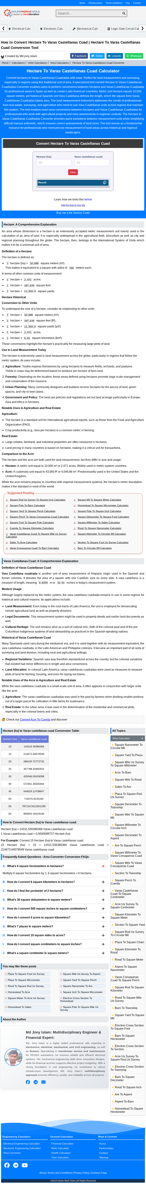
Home (5, 62)
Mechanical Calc (87, 28)
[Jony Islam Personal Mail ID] (43, 1082)
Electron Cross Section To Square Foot (127, 1027)
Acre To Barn (123, 772)
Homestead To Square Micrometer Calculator (103, 505)
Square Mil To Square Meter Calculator (99, 499)
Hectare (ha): (44, 156)
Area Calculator (128, 738)
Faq (128, 3)
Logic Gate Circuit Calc (125, 28)
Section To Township (128, 873)
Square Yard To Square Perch (80, 980)
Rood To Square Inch (128, 1087)
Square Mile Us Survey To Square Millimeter (127, 764)
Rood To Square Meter (129, 959)
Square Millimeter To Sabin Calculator (99, 522)
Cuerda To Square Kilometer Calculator (32, 528)
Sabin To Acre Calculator (23, 542)
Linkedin (116, 55)
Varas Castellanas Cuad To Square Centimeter (124, 894)
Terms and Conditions (60, 1172)
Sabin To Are (123, 786)
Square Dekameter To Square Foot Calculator (103, 516)
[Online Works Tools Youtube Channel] (24, 1165)
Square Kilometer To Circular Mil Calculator (102, 533)
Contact (137, 3)
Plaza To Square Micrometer (24, 980)
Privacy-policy (95, 3)
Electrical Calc (21, 28)
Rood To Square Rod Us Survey (26, 986)
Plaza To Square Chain (129, 942)
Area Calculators (59, 62)
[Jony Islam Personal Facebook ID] (28, 1082)
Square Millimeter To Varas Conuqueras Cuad (126, 854)
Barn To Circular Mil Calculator (95, 548)
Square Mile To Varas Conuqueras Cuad (126, 864)
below (88, 199)
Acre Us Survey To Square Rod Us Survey (125, 1058)
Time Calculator (60, 1157)
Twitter (99, 55)
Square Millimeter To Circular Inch (126, 826)
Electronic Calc (53, 28)
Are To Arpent (123, 1094)
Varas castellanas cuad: (88, 156)
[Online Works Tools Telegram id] (15, 1165)
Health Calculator (61, 1152)
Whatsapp (136, 55)
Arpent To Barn (124, 1101)
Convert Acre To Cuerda (35, 719)
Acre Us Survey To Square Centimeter (124, 906)
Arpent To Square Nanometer (124, 968)
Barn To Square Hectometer (123, 1037)
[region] (55, 776)
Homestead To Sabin (19, 1007)
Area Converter (12, 1152)
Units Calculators (37, 62)
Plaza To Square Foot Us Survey (26, 974)
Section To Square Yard (130, 924)
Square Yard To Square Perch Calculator (33, 511)
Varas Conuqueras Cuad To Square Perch (125, 979)
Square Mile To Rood (128, 779)
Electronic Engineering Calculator (22, 1148)
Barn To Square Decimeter (123, 1078)
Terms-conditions (114, 3)
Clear (73, 172)
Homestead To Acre (19, 992)
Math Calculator (60, 1148)
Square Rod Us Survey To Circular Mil (127, 933)
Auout (102, 1143)
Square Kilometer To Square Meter (126, 916)
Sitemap (103, 1157)
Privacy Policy (81, 1172)
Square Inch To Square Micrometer (83, 992)
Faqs (104, 1172)
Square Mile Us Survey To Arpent (81, 974)
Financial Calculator (62, 1143)
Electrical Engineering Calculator (21, 1143)
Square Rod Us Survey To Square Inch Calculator (38, 499)
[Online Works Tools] (22, 13)
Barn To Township (126, 1007)
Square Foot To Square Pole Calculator (32, 522)
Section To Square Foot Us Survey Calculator (103, 542)
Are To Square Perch (128, 845)
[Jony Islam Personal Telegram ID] (36, 1082)
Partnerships (106, 1148)
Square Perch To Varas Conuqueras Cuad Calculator (39, 516)
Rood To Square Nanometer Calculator (99, 528)
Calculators (18, 62)
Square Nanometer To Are (77, 986)
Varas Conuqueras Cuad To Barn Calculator (34, 548)
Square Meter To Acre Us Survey (26, 998)
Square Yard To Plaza (128, 755)
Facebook (80, 55)
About (82, 3)
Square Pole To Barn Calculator (27, 505)
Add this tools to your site (73, 205)
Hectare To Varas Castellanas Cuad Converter (98, 62)
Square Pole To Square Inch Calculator (99, 511)
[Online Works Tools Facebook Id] (7, 1165)
